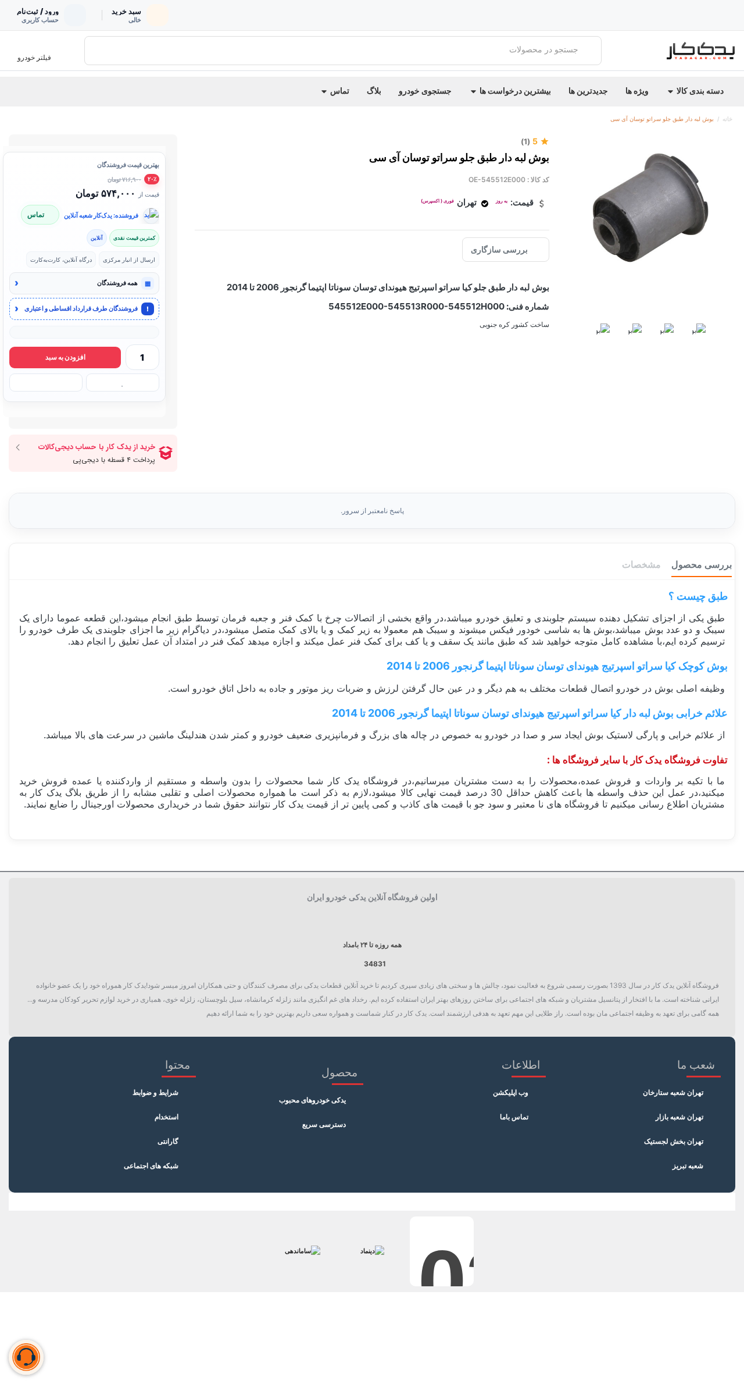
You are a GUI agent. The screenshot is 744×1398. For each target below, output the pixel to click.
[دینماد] (372, 1251)
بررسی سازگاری (499, 249)
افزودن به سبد (65, 357)
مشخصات (641, 564)
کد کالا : (538, 179)
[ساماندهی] (302, 1251)
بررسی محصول (701, 564)
